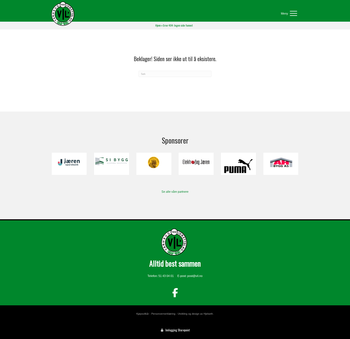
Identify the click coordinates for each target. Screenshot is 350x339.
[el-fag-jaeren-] (196, 164)
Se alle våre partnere (175, 191)
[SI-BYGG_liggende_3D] (111, 164)
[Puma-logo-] (238, 164)
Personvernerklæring (163, 313)
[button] (288, 13)
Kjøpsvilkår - (143, 313)
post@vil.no (195, 275)
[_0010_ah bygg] (280, 164)
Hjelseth (208, 313)
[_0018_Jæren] (69, 164)
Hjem (158, 25)
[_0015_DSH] (153, 164)
